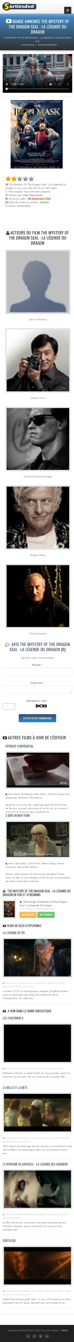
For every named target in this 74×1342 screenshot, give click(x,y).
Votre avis (37, 682)
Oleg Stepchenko (33, 195)
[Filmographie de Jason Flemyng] (37, 283)
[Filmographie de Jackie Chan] (37, 361)
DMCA (64, 1330)
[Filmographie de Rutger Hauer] (37, 519)
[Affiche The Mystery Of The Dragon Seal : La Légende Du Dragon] (37, 134)
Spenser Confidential (19, 746)
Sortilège (9, 1240)
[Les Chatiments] (37, 1044)
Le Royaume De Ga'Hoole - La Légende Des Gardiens (35, 1164)
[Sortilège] (37, 1267)
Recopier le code (37, 700)
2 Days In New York (17, 815)
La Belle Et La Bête (15, 1087)
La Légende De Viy (14, 932)
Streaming (46, 914)
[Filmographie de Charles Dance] (37, 597)
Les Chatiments (13, 1018)
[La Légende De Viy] (37, 959)
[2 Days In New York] (37, 840)
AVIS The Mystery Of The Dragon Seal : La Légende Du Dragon (40, 646)
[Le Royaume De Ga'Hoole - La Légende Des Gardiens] (37, 1190)
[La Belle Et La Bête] (37, 1114)
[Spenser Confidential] (37, 771)
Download (29, 914)
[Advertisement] (26, 220)
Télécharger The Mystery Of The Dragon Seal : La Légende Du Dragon (43, 903)
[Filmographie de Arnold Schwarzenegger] (37, 440)
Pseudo (37, 664)
